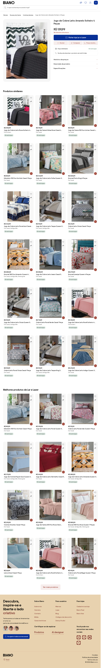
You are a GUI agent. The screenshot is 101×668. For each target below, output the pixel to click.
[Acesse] (90, 3)
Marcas (58, 600)
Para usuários (60, 595)
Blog (56, 607)
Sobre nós (38, 600)
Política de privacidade (88, 651)
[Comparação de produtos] (81, 3)
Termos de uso (91, 654)
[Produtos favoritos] (86, 3)
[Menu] (96, 3)
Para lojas (79, 595)
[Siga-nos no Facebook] (83, 631)
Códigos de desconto (63, 611)
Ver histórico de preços (61, 32)
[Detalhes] (30, 124)
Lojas (57, 604)
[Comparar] (30, 100)
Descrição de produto (61, 64)
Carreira (37, 604)
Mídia (36, 611)
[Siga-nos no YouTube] (89, 631)
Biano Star (79, 607)
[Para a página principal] (8, 2)
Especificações (59, 68)
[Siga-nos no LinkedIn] (78, 637)
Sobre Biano (39, 595)
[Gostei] (30, 96)
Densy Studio (60, 614)
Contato (37, 607)
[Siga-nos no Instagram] (78, 631)
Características (40, 614)
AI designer (58, 626)
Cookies (93, 649)
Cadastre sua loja (82, 600)
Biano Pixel (79, 604)
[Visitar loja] (26, 50)
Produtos (39, 626)
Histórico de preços (60, 59)
